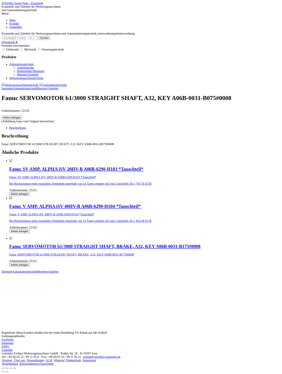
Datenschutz (73, 360)
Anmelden (15, 27)
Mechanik (30, 49)
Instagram (7, 343)
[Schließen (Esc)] (14, 368)
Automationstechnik (21, 64)
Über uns (19, 360)
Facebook (7, 339)
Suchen (44, 37)
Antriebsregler (25, 67)
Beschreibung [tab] (17, 127)
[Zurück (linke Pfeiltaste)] (3, 371)
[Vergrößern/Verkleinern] (3, 368)
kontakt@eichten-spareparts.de (101, 356)
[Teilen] (10, 368)
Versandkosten (35, 360)
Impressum (89, 360)
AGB (48, 360)
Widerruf (59, 360)
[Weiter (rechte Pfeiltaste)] (6, 371)
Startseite (7, 88)
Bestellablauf (10, 363)
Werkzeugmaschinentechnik (26, 78)
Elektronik (12, 49)
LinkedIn (7, 350)
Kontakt (14, 23)
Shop (12, 20)
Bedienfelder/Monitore (30, 71)
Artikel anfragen (12, 117)
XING (5, 346)
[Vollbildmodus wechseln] (6, 368)
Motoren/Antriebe (28, 74)
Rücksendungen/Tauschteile (36, 363)
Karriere (7, 360)
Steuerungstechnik (53, 49)
